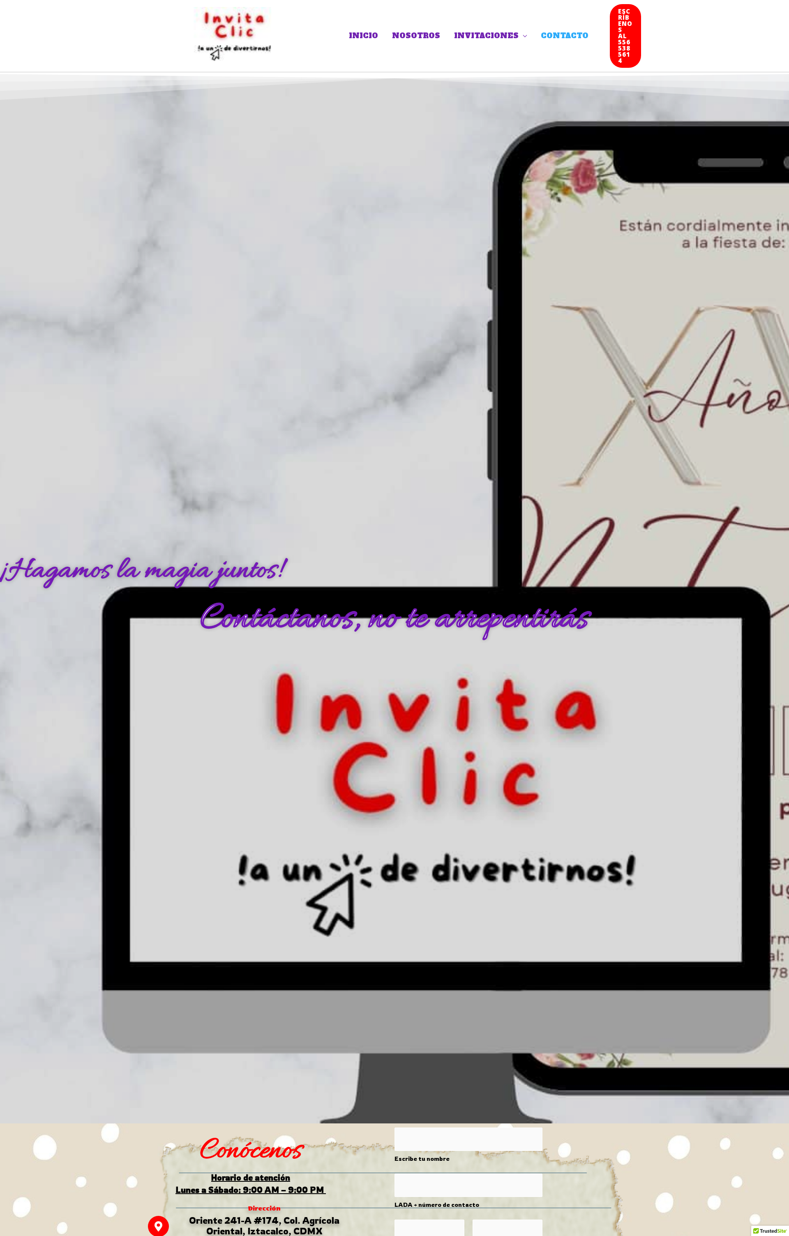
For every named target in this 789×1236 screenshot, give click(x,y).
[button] (625, 36)
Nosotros (416, 36)
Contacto (564, 36)
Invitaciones (486, 36)
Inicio (363, 36)
